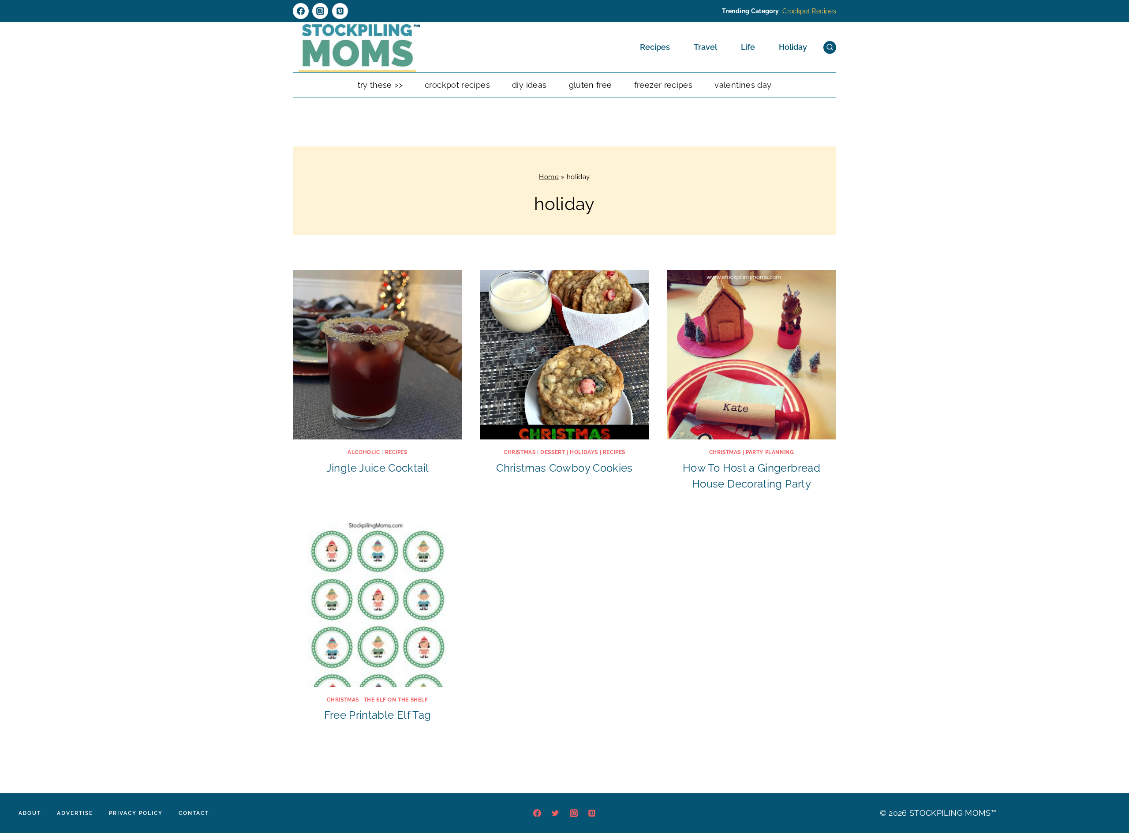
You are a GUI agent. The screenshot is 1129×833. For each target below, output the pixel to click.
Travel (705, 47)
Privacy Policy (136, 813)
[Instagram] (320, 11)
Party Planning (770, 452)
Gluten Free (590, 85)
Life (748, 47)
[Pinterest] (340, 11)
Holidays (584, 452)
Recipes (655, 47)
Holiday (793, 47)
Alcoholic (364, 452)
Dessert (552, 452)
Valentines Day (742, 85)
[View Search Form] (829, 47)
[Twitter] (555, 813)
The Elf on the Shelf (396, 700)
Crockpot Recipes (809, 11)
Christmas (519, 452)
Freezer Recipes (663, 85)
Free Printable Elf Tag (377, 715)
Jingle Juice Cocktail (377, 468)
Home (548, 177)
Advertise (75, 813)
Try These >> (380, 85)
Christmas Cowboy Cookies (564, 468)
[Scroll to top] (1109, 799)
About (30, 813)
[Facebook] (301, 11)
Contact (194, 813)
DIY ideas (529, 85)
